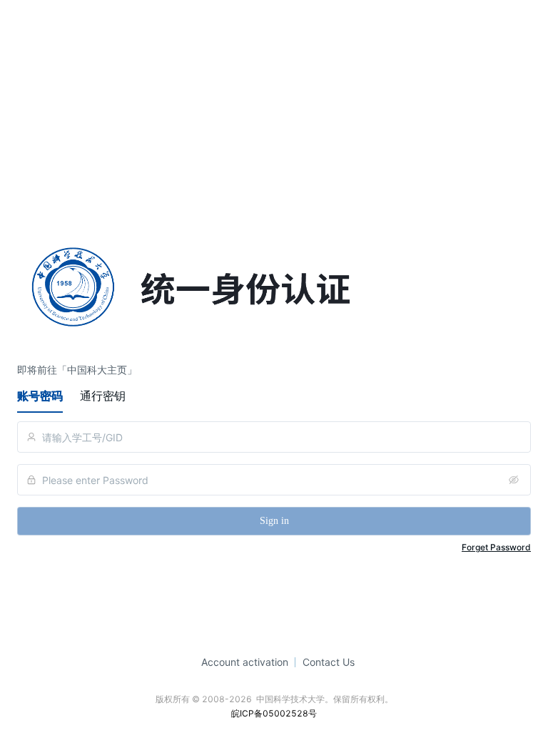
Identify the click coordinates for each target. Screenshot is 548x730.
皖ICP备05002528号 (274, 713)
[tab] (40, 395)
